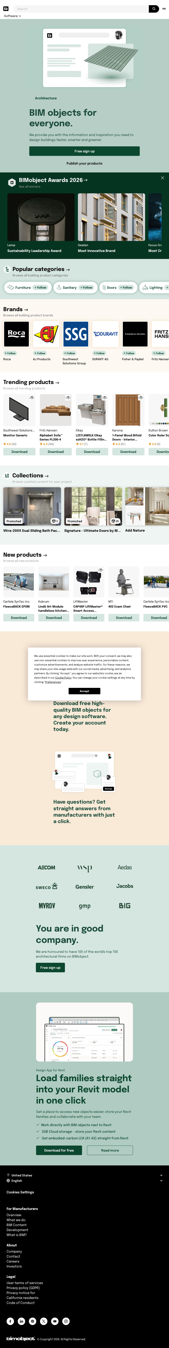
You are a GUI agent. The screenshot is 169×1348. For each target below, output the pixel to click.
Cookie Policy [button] (63, 677)
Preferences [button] (53, 682)
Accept (84, 691)
